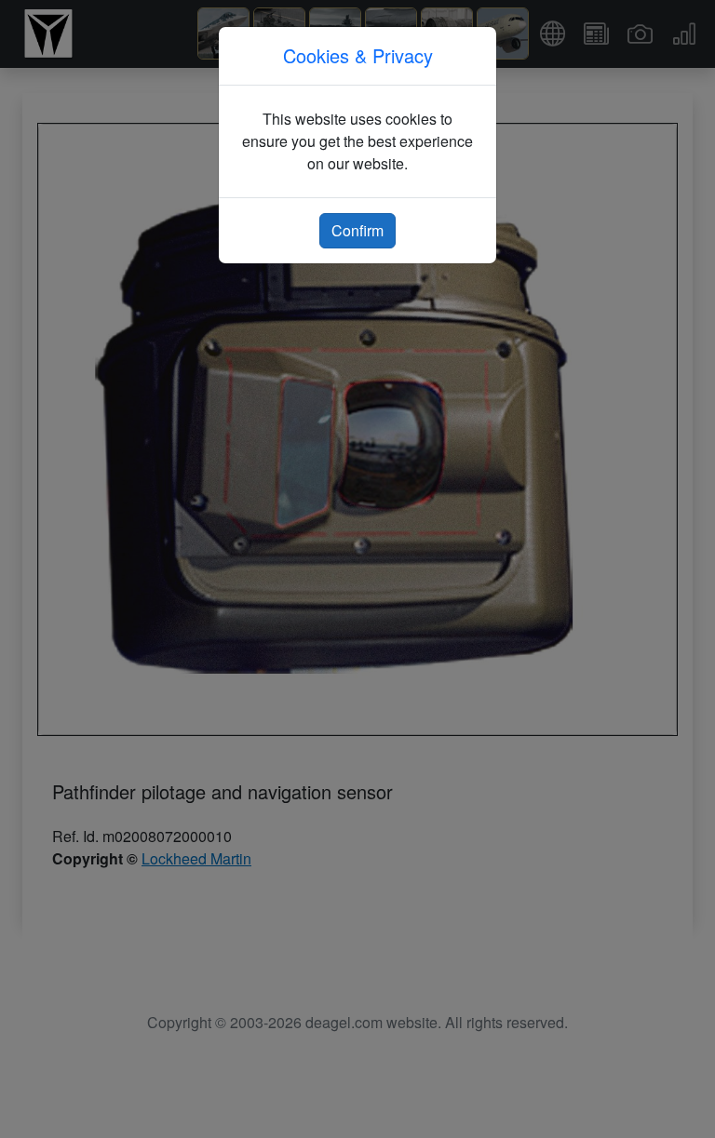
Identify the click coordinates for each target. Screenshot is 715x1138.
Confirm (357, 230)
